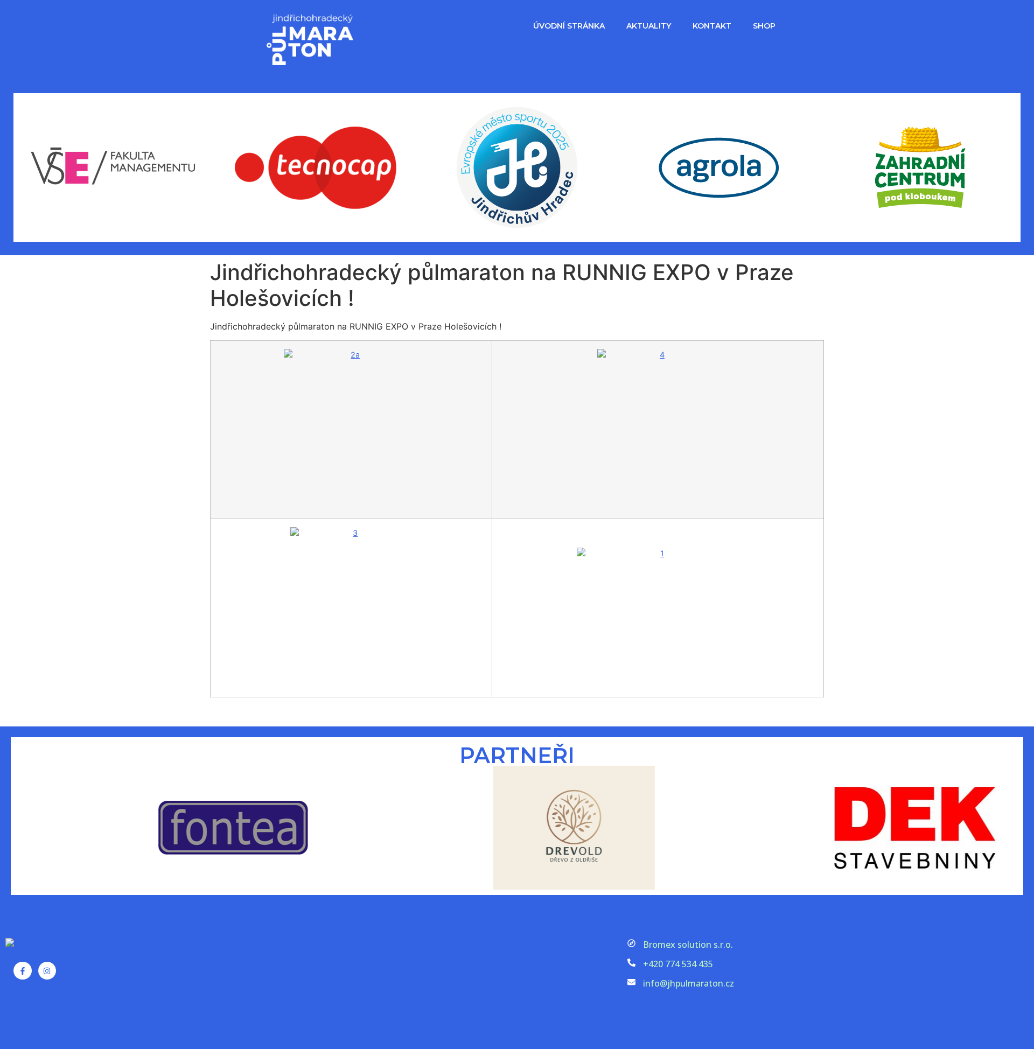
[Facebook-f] (22, 971)
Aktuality (648, 26)
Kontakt (712, 26)
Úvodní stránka (569, 26)
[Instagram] (47, 971)
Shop (764, 26)
